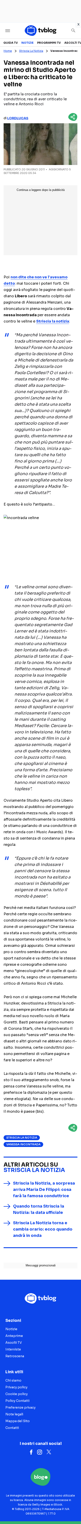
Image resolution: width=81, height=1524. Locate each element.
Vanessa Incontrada (23, 1144)
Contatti (12, 1428)
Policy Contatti (17, 1401)
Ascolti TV (13, 1343)
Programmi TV (49, 42)
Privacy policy (16, 1387)
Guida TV (10, 42)
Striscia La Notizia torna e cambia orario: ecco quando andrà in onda (42, 1229)
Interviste (13, 1349)
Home (8, 51)
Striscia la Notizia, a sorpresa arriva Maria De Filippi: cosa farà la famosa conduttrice (44, 1189)
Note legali (14, 1414)
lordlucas (17, 118)
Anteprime (14, 1336)
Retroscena (14, 1356)
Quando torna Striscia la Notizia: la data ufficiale (38, 1209)
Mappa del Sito (17, 1421)
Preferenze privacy (20, 1407)
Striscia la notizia (52, 321)
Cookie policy (16, 1394)
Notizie (27, 42)
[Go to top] (72, 1509)
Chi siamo (13, 1380)
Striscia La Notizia (31, 51)
